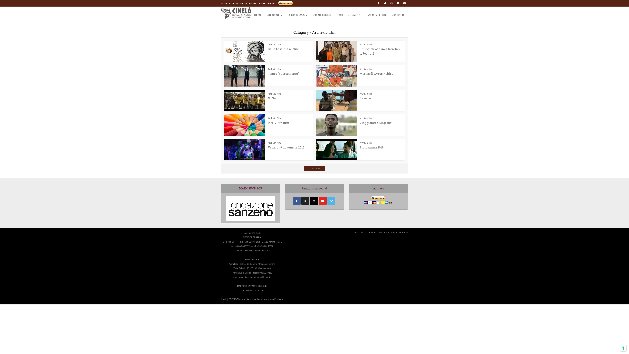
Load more (314, 168)
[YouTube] (323, 201)
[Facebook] (297, 201)
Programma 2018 (372, 147)
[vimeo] (331, 201)
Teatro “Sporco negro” (283, 74)
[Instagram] (314, 201)
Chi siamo (273, 14)
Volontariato (383, 232)
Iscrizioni (358, 232)
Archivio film (274, 44)
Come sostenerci (267, 3)
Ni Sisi (273, 98)
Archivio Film (377, 14)
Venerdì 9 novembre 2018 (286, 147)
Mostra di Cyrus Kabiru (376, 74)
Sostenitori (370, 232)
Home (258, 14)
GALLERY (354, 14)
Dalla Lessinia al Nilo (283, 49)
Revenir (365, 98)
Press (339, 14)
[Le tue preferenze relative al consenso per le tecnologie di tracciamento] (623, 348)
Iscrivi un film (278, 123)
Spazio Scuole (322, 14)
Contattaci (398, 14)
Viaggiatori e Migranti (376, 123)
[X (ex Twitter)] (305, 201)
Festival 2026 (296, 14)
